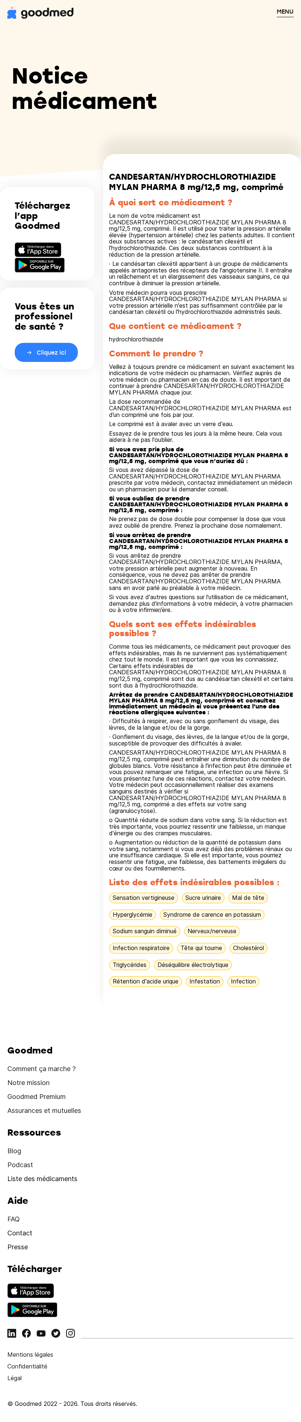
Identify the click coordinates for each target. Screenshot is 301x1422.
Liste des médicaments (42, 1179)
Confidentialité (27, 1366)
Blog (14, 1151)
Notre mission (28, 1082)
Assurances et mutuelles (44, 1110)
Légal (14, 1378)
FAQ (13, 1219)
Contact (19, 1233)
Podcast (20, 1165)
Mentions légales (30, 1354)
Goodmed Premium (36, 1096)
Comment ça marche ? (41, 1069)
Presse (17, 1247)
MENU (285, 11)
